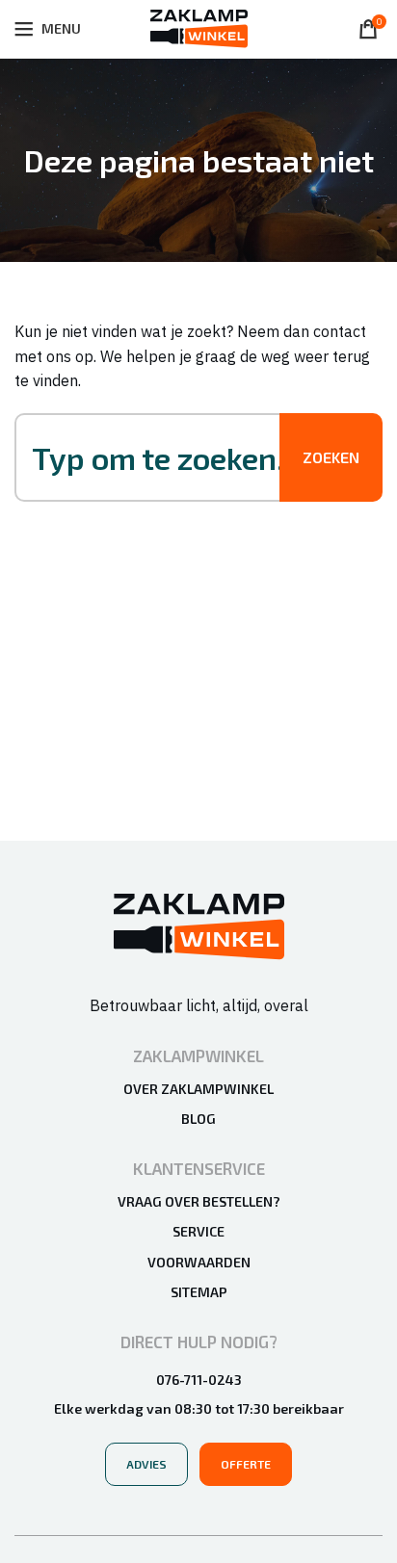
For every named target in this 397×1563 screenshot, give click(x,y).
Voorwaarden (199, 1262)
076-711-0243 (199, 1379)
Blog (198, 1118)
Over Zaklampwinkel (198, 1089)
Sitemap (199, 1292)
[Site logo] (199, 27)
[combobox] (166, 457)
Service (198, 1231)
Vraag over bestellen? (199, 1201)
